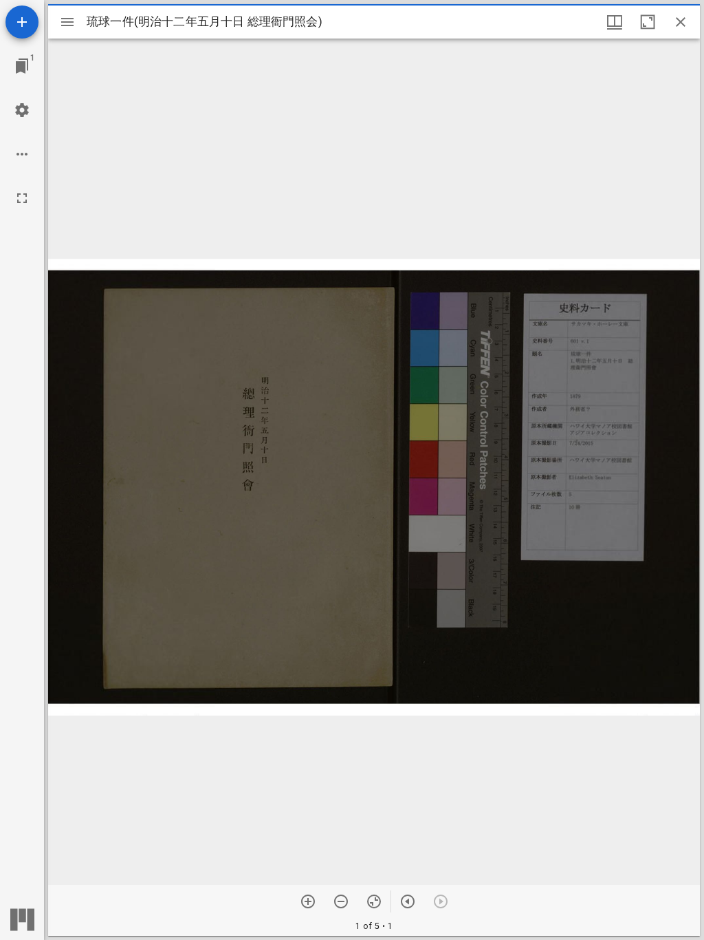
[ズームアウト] (341, 901)
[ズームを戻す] (374, 901)
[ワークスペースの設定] (22, 110)
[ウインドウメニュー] (614, 22)
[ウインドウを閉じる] (680, 22)
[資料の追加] (22, 22)
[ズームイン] (308, 901)
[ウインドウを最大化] (647, 22)
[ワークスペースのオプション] (22, 154)
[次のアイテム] (407, 901)
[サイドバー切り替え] (67, 22)
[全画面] (22, 198)
